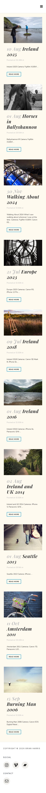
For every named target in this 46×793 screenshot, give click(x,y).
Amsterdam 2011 (19, 631)
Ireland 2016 (23, 414)
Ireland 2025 (23, 51)
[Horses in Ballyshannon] (23, 97)
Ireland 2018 (23, 344)
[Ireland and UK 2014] (23, 462)
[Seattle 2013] (23, 537)
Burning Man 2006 (21, 706)
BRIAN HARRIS (33, 748)
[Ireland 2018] (23, 323)
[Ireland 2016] (23, 392)
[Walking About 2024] (23, 172)
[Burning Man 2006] (23, 680)
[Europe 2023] (23, 253)
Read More (14, 74)
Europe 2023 (22, 274)
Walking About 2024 (23, 199)
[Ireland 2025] (23, 30)
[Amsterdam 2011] (23, 604)
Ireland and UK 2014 (20, 489)
